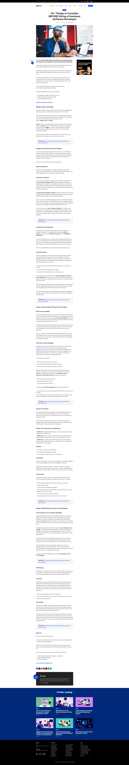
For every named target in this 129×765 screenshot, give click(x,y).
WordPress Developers (54, 749)
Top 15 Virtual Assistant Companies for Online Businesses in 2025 (43, 712)
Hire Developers (38, 1)
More (85, 5)
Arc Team (71, 22)
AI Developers (53, 752)
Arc (53, 91)
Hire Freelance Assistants (84, 751)
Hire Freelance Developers (84, 745)
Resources (75, 5)
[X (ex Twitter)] (38, 754)
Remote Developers (54, 744)
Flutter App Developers (69, 745)
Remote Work (52, 5)
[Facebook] (40, 754)
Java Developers (53, 754)
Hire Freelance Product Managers (86, 749)
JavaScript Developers (69, 754)
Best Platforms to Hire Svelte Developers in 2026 (84, 732)
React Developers (53, 745)
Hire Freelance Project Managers (85, 750)
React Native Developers (69, 749)
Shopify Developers (54, 748)
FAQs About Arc (83, 755)
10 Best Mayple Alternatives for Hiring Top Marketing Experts (84, 712)
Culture (66, 5)
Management (61, 5)
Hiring (56, 5)
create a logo (59, 538)
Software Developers (69, 750)
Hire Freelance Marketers (84, 748)
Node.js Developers (54, 753)
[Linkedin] (36, 754)
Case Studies (80, 5)
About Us (82, 744)
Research (70, 5)
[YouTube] (43, 754)
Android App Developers (69, 744)
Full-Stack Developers (69, 752)
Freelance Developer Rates (84, 752)
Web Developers (68, 751)
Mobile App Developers (69, 748)
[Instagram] (41, 754)
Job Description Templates (84, 753)
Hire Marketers (50, 1)
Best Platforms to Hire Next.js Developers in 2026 (64, 711)
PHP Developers (53, 751)
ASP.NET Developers (69, 755)
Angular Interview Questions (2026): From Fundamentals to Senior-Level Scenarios (44, 733)
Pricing (82, 754)
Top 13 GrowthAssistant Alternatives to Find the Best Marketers (64, 733)
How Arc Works (55, 1)
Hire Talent (90, 5)
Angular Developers (54, 750)
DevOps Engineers (68, 753)
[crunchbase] (45, 754)
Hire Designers (44, 1)
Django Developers (54, 755)
